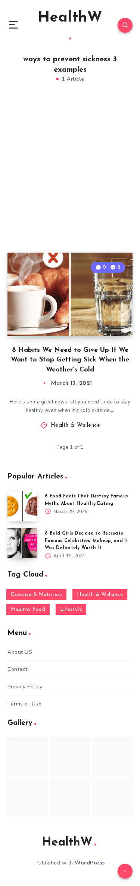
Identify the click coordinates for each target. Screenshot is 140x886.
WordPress (90, 862)
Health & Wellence (75, 425)
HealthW (70, 17)
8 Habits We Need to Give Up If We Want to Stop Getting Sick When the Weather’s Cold (70, 360)
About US (19, 652)
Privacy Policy (24, 686)
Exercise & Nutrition (36, 594)
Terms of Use (24, 703)
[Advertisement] (70, 175)
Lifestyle (71, 609)
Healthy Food (28, 609)
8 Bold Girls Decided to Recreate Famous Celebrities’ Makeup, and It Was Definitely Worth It (86, 540)
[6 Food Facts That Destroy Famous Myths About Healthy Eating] (22, 506)
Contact (17, 669)
